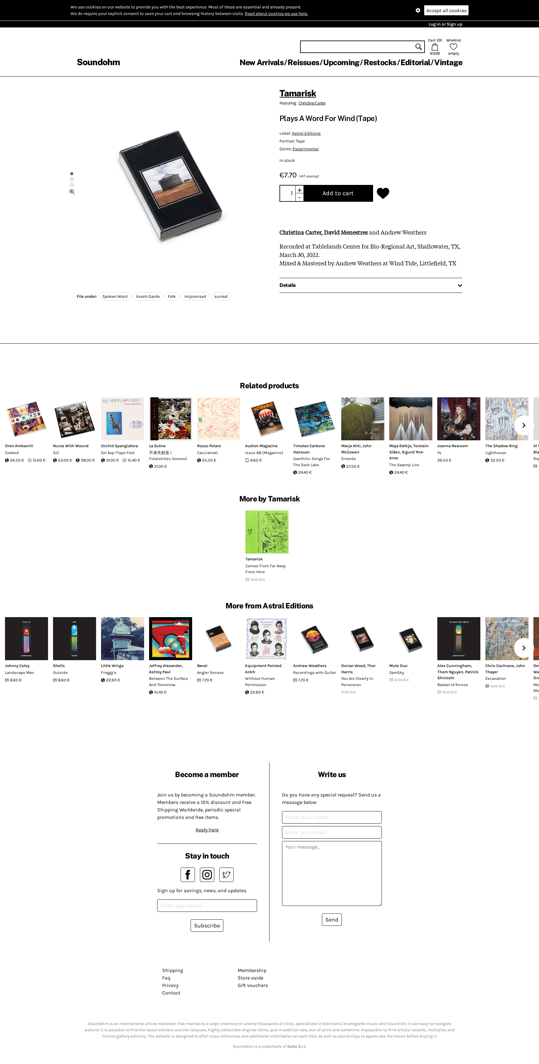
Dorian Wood (353, 665)
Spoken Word (115, 296)
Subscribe (207, 925)
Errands (348, 458)
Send (331, 919)
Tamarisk (297, 93)
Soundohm (98, 62)
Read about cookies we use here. (276, 13)
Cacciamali (207, 452)
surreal (221, 296)
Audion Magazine (261, 445)
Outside (60, 672)
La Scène (157, 445)
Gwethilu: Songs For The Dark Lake (311, 461)
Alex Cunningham (454, 665)
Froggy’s (108, 672)
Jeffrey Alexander (165, 665)
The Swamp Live (404, 464)
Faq (166, 978)
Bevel (202, 665)
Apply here (207, 830)
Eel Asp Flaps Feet (118, 452)
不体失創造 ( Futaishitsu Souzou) (168, 455)
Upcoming (341, 62)
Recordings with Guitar (314, 672)
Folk (172, 296)
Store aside (250, 978)
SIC (56, 452)
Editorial (415, 62)
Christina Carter (312, 103)
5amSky (396, 672)
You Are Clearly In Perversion (357, 681)
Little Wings (112, 665)
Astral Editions (306, 133)
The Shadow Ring (501, 445)
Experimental (306, 149)
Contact (171, 993)
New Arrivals (262, 62)
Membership (252, 970)
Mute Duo (398, 665)
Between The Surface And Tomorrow (168, 681)
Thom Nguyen (450, 672)
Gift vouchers (253, 985)
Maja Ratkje (400, 445)
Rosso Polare (209, 445)
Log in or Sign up (445, 24)
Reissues (303, 62)
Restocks (380, 62)
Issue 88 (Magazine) (264, 452)
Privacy (170, 985)
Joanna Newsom (452, 445)
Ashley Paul (160, 672)
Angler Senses (210, 672)
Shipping (172, 970)
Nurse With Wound (71, 445)
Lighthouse (495, 452)
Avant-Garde (148, 296)
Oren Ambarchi (19, 445)
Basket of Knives (452, 684)
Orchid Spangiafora (119, 445)
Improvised (195, 296)
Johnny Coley (17, 665)
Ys (439, 452)
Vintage (448, 62)
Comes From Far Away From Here (265, 568)
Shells (59, 665)
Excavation (495, 678)
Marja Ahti (351, 445)
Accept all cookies (446, 10)
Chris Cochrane (499, 665)
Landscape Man (19, 672)
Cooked (12, 452)
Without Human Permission (260, 681)
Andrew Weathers (310, 665)
